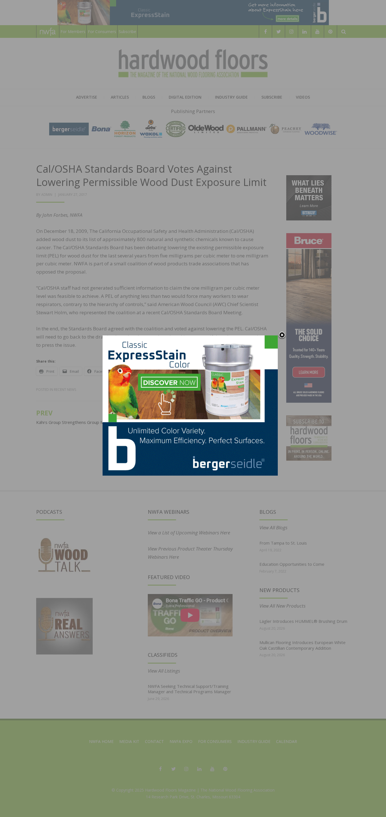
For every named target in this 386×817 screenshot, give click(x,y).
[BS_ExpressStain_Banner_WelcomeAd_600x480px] (190, 405)
